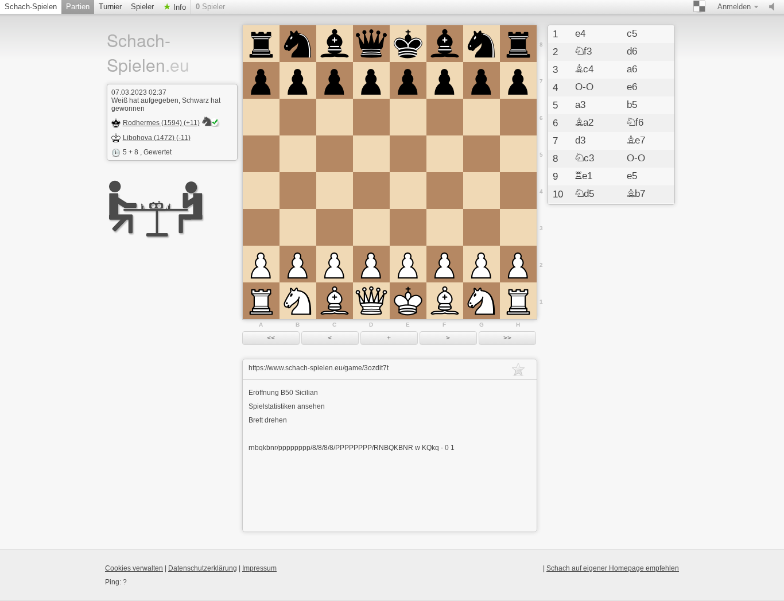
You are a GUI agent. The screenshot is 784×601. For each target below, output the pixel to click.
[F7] (444, 80)
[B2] (298, 264)
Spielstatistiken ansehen (287, 406)
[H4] (518, 190)
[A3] (261, 227)
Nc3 (584, 158)
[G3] (481, 227)
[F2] (444, 264)
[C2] (334, 264)
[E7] (408, 80)
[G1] (481, 300)
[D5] (371, 153)
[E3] (408, 227)
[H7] (518, 80)
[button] (271, 338)
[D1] (371, 300)
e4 (580, 34)
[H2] (518, 264)
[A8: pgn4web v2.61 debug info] (261, 43)
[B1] (298, 300)
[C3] (334, 227)
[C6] (334, 117)
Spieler (142, 6)
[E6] (408, 117)
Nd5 (584, 194)
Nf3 (583, 51)
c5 (632, 34)
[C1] (334, 300)
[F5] (444, 153)
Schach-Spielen (31, 6)
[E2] (408, 264)
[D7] (371, 80)
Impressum (259, 568)
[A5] (261, 153)
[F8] (444, 43)
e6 (632, 87)
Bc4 (584, 69)
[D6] (371, 117)
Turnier (110, 6)
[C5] (334, 153)
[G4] (481, 190)
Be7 (636, 140)
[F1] (444, 300)
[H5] (518, 153)
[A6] (261, 117)
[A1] (261, 300)
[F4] (444, 190)
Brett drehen (268, 420)
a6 (632, 69)
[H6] (518, 117)
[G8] (481, 43)
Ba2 (584, 123)
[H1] (518, 300)
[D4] (371, 190)
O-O (584, 87)
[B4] (298, 190)
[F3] (444, 227)
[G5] (481, 153)
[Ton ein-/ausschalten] (774, 7)
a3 (580, 105)
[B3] (298, 227)
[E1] (408, 300)
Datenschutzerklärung (202, 568)
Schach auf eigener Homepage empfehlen (612, 568)
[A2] (261, 264)
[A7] (261, 80)
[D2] (371, 264)
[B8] (298, 43)
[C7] (334, 80)
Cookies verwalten (134, 568)
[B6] (298, 117)
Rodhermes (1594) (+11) (161, 123)
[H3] (518, 227)
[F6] (444, 117)
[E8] (408, 43)
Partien (78, 6)
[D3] (371, 227)
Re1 (583, 176)
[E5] (408, 153)
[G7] (481, 80)
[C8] (334, 43)
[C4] (334, 190)
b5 (632, 105)
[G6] (481, 117)
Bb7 (636, 194)
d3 (580, 140)
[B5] (298, 153)
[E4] (408, 190)
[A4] (261, 190)
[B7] (298, 80)
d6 (632, 51)
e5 (632, 176)
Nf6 (635, 123)
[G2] (481, 264)
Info (178, 7)
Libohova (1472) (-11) (157, 138)
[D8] (371, 43)
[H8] (518, 43)
